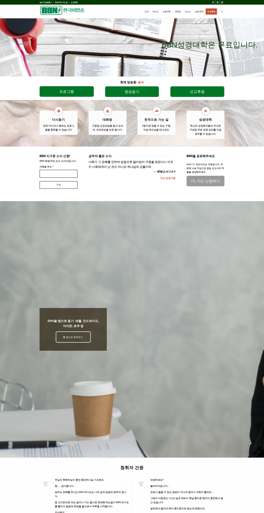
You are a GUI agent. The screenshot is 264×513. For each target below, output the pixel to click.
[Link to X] (217, 2)
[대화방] (108, 111)
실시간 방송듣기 (46, 2)
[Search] (221, 11)
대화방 (107, 119)
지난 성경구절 (167, 178)
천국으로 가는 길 (61, 2)
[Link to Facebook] (213, 2)
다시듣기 (58, 119)
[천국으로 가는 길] (156, 111)
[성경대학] (206, 111)
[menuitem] (46, 2)
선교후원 (74, 2)
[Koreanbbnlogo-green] (62, 11)
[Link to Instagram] (222, 2)
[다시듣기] (59, 111)
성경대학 (205, 119)
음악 (141, 82)
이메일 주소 (46, 166)
